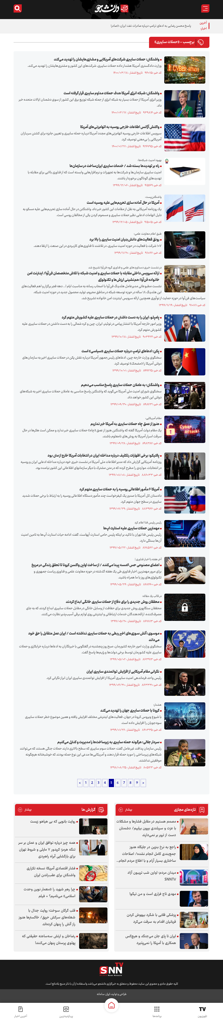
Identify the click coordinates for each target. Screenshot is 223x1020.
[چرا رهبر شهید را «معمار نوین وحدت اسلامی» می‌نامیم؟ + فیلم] (93, 894)
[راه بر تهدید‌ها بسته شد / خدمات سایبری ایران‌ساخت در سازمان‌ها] (183, 171)
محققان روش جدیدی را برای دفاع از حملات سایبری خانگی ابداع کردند (112, 602)
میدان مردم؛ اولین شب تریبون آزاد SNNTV (152, 876)
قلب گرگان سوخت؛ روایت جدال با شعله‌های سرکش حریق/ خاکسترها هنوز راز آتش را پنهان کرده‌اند (47, 917)
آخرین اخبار (20, 1016)
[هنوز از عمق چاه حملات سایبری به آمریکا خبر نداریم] (183, 429)
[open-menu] (205, 8)
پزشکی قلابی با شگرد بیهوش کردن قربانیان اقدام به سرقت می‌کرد (151, 918)
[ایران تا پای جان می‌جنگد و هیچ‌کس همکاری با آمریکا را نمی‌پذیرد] (194, 941)
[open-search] (18, 8)
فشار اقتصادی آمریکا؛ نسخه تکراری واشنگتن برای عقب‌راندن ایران (51, 872)
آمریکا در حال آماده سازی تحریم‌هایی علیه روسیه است (123, 203)
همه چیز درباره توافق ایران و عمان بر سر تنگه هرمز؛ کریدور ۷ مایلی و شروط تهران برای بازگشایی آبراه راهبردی (46, 850)
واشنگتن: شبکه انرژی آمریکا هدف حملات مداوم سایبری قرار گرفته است (111, 93)
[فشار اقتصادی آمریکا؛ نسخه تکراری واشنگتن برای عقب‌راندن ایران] (93, 873)
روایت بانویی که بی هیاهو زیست (52, 821)
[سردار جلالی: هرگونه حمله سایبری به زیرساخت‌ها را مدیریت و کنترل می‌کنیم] (183, 752)
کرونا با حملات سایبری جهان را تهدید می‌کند (129, 711)
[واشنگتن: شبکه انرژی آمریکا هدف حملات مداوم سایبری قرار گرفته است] (183, 103)
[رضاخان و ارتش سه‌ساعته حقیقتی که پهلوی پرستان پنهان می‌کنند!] (93, 941)
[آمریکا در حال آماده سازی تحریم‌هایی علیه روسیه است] (183, 208)
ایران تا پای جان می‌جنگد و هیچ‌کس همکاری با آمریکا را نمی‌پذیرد (150, 939)
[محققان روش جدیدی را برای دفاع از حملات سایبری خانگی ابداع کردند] (183, 607)
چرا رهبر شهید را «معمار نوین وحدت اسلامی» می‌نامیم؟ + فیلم (49, 893)
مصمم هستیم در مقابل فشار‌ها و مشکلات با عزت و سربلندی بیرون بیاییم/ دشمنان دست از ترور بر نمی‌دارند (146, 828)
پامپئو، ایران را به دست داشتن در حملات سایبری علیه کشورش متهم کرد (110, 317)
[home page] (111, 1005)
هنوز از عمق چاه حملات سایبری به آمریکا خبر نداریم (125, 424)
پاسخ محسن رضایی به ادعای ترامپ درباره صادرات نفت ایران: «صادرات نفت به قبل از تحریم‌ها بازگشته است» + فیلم (123, 26)
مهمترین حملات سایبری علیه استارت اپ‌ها (131, 528)
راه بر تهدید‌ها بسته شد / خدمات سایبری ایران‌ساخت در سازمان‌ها (114, 166)
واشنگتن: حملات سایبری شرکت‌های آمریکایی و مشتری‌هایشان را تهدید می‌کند (106, 59)
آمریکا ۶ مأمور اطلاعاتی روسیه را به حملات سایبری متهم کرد (119, 489)
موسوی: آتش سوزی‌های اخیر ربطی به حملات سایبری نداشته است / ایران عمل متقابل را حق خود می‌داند (93, 636)
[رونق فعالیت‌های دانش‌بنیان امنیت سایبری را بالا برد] (183, 245)
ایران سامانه (103, 994)
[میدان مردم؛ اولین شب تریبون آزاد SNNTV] (194, 878)
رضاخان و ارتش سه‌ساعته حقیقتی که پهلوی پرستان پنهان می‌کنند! (48, 939)
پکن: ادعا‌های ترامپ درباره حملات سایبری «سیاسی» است (120, 351)
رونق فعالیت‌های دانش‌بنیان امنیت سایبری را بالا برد (124, 239)
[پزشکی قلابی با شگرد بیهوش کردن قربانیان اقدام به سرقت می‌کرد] (194, 920)
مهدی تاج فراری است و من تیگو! (152, 894)
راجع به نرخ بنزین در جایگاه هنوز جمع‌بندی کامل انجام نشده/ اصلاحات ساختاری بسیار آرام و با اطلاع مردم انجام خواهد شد (147, 854)
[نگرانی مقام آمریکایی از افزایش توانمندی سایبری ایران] (183, 682)
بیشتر (125, 809)
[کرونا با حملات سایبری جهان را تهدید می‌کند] (183, 716)
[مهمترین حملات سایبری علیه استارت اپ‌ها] (183, 533)
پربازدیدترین (66, 1016)
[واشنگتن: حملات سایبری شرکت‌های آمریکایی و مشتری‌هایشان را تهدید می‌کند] (183, 70)
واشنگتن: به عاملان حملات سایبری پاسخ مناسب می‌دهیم (120, 385)
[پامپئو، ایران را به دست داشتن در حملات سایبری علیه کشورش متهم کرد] (183, 328)
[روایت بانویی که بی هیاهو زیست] (93, 826)
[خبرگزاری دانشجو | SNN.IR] (111, 8)
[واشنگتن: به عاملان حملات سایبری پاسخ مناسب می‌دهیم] (183, 395)
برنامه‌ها (157, 1016)
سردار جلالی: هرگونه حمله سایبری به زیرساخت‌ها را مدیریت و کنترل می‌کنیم (108, 742)
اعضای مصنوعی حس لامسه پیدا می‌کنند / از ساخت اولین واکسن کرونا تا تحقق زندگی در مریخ (95, 565)
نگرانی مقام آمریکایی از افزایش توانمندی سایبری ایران (122, 672)
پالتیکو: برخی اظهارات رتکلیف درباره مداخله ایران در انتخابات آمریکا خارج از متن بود (103, 456)
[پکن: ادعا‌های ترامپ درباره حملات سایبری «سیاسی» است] (183, 361)
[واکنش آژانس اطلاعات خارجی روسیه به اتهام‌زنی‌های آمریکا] (183, 137)
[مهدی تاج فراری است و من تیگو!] (194, 899)
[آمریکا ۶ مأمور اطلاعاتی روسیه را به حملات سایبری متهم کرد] (183, 500)
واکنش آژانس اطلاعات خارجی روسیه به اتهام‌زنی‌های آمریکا (119, 127)
